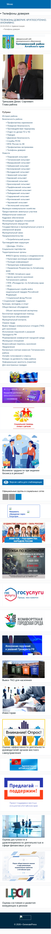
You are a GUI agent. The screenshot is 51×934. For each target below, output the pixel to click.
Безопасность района (12, 119)
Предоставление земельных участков (19, 211)
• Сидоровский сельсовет (17, 196)
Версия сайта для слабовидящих (25, 482)
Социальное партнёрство (14, 249)
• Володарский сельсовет (17, 172)
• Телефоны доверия (11, 29)
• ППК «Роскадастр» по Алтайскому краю (25, 283)
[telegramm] (18, 497)
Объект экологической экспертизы (22, 310)
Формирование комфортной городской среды (23, 338)
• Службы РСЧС (13, 141)
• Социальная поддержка (14, 301)
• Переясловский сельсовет (18, 190)
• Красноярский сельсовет (18, 184)
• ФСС (9, 286)
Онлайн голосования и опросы (16, 356)
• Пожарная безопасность (18, 126)
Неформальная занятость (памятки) (19, 362)
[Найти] (47, 4)
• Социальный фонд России (19, 298)
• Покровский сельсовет (17, 157)
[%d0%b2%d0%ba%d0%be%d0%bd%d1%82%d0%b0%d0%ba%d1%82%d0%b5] (5, 497)
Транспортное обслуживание (15, 317)
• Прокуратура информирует (19, 265)
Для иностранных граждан (14, 365)
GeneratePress (30, 924)
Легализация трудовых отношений (18, 221)
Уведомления (8, 347)
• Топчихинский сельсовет (18, 160)
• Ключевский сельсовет (17, 181)
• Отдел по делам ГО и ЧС (18, 132)
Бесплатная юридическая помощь (18, 314)
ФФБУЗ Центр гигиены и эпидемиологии (25, 256)
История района (9, 116)
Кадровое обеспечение (13, 218)
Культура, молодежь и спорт (15, 304)
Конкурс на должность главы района (19, 359)
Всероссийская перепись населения (19, 344)
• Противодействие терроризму (20, 129)
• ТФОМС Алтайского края (18, 274)
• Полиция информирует (17, 262)
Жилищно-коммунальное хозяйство (18, 208)
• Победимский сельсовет (18, 193)
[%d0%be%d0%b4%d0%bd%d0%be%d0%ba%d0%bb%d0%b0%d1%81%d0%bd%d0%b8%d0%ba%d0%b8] (12, 497)
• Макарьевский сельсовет (18, 163)
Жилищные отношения (13, 341)
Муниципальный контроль (14, 319)
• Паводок (10, 135)
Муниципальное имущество (15, 224)
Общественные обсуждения (15, 307)
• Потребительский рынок (18, 239)
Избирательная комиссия (14, 214)
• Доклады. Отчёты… (15, 246)
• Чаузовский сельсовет (17, 202)
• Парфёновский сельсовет (18, 187)
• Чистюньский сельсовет (17, 205)
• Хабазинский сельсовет (17, 166)
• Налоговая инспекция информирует (23, 259)
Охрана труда (8, 323)
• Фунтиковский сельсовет (18, 199)
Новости (6, 153)
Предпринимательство (12, 236)
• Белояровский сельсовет (18, 169)
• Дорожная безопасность (18, 138)
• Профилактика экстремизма (19, 147)
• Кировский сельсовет (16, 178)
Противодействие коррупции (15, 242)
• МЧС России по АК (15, 144)
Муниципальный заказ (12, 233)
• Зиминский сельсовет (16, 175)
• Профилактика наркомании (19, 122)
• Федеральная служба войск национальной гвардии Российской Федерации (22, 292)
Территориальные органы (14, 252)
